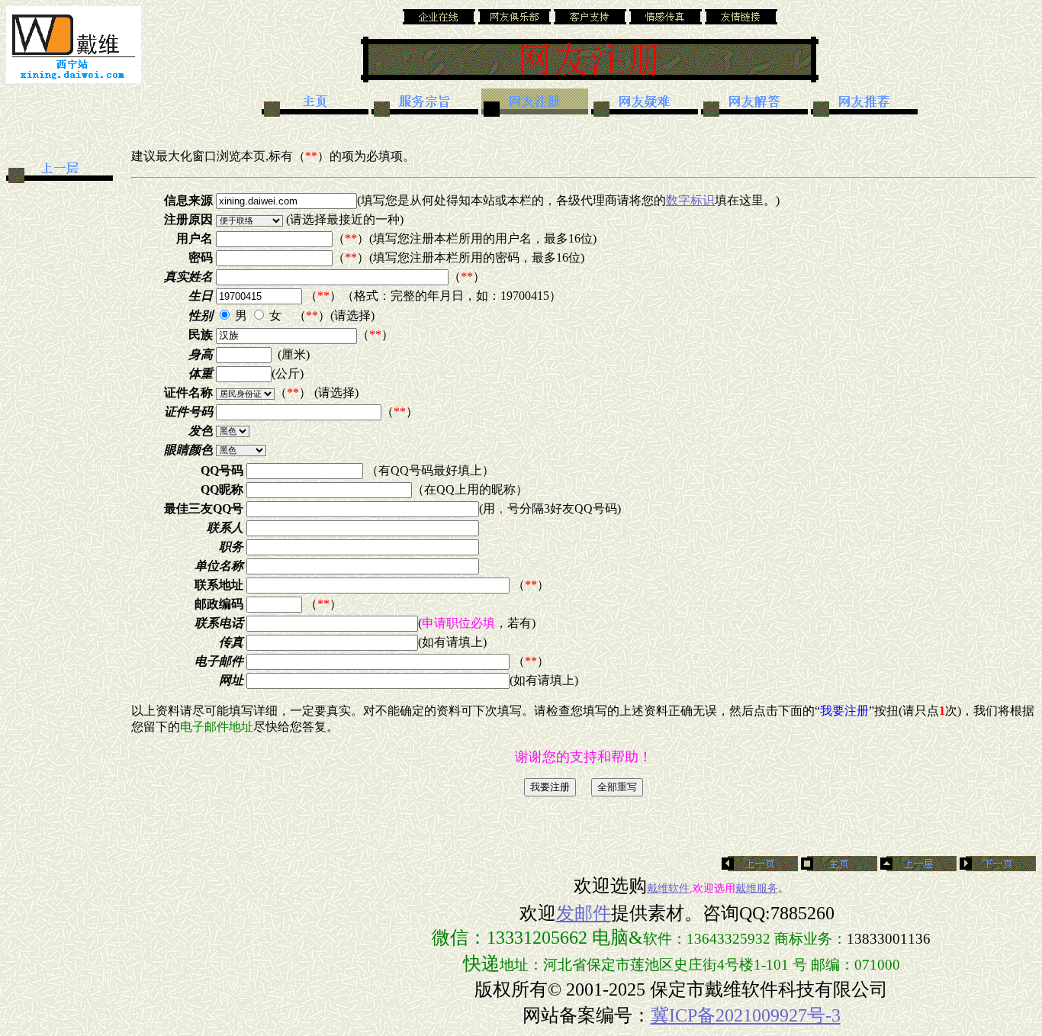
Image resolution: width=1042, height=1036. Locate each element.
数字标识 (690, 200)
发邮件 (583, 913)
